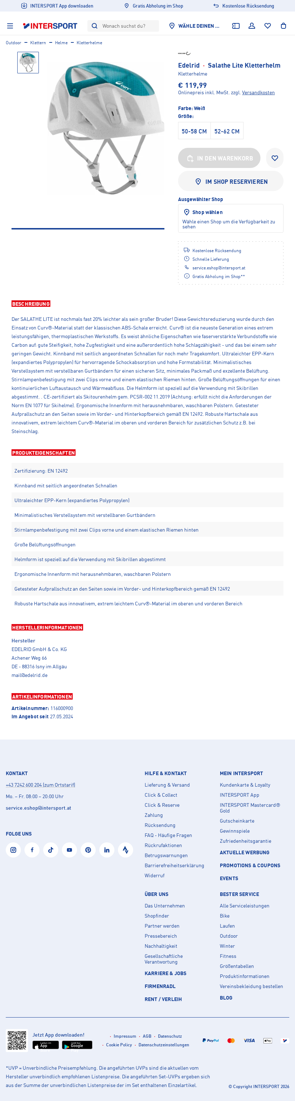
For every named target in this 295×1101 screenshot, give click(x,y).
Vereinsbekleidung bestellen (251, 986)
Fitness (228, 956)
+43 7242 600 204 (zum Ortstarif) (40, 785)
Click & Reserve (162, 805)
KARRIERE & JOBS (165, 973)
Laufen (227, 926)
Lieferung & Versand (167, 785)
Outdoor (13, 42)
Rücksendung (160, 825)
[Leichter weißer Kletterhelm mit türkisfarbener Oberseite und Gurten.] (105, 128)
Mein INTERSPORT (241, 773)
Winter (227, 946)
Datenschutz (170, 1036)
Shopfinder (157, 916)
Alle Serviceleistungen (244, 906)
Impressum (125, 1036)
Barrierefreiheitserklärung (174, 865)
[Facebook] (32, 849)
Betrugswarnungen (166, 855)
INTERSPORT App (239, 795)
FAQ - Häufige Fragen (168, 835)
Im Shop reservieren (236, 181)
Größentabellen (237, 966)
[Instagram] (13, 849)
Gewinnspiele (235, 831)
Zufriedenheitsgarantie (245, 841)
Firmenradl (160, 986)
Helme (61, 42)
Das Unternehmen (165, 906)
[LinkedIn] (106, 849)
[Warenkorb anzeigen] (283, 26)
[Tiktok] (50, 849)
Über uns (156, 894)
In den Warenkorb (225, 158)
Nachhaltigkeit (161, 946)
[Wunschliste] (267, 26)
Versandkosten (258, 92)
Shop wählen (207, 212)
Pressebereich (161, 936)
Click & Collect (161, 795)
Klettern (38, 42)
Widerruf (154, 875)
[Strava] (125, 849)
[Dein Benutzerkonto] (252, 26)
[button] (147, 303)
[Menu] (10, 26)
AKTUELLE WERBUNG (245, 852)
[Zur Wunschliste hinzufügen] (274, 158)
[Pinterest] (88, 849)
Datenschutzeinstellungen (164, 1044)
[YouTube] (69, 849)
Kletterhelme (89, 42)
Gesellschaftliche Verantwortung (164, 959)
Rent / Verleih (163, 999)
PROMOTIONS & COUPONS (250, 865)
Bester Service (239, 894)
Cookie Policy (119, 1044)
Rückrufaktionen (163, 845)
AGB (147, 1036)
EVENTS (229, 878)
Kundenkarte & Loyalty (245, 785)
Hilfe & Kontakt (166, 773)
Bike (225, 916)
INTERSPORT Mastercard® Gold (250, 808)
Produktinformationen (244, 976)
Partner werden (162, 926)
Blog (226, 998)
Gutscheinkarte (237, 821)
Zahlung (154, 815)
